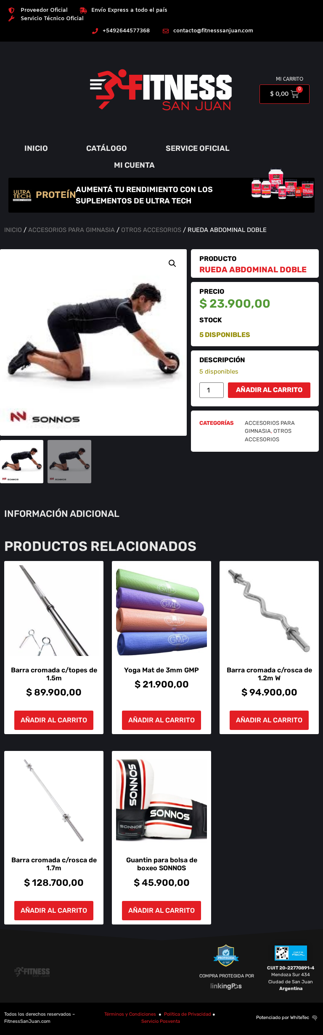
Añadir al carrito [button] (54, 720)
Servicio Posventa (160, 1021)
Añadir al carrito (269, 390)
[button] (172, 263)
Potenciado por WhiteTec (282, 1017)
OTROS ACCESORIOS (151, 230)
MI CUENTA (134, 165)
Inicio (13, 230)
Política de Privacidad (187, 1014)
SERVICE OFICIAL (198, 148)
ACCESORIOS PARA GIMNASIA (71, 230)
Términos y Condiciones (130, 1014)
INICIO (36, 148)
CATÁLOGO (106, 148)
